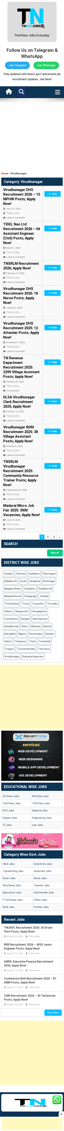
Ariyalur (8, 573)
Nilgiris (22, 633)
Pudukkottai (45, 588)
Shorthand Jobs (12, 885)
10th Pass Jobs (12, 803)
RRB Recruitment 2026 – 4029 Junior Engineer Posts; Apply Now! (28, 946)
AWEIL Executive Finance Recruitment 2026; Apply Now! (28, 963)
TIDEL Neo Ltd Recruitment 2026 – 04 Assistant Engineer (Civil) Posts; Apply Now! (21, 233)
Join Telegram (17, 65)
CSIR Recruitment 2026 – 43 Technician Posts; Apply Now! (29, 997)
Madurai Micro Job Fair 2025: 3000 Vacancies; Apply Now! (21, 510)
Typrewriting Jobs (13, 871)
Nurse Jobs (40, 878)
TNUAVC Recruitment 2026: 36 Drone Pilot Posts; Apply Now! (28, 929)
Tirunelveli (44, 641)
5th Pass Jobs (11, 796)
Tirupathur (38, 603)
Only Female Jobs (44, 892)
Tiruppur (9, 648)
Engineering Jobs (42, 817)
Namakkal (9, 633)
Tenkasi (44, 596)
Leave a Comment (15, 217)
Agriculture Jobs (12, 892)
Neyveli (47, 626)
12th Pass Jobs (41, 803)
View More (53, 1012)
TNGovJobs (13, 213)
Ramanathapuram (33, 656)
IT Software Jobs (13, 899)
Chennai (20, 573)
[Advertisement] (32, 134)
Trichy (25, 603)
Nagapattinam (12, 588)
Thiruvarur (44, 648)
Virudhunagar (12, 656)
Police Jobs (40, 899)
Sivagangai (30, 596)
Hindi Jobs (8, 907)
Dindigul (25, 618)
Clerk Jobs (9, 863)
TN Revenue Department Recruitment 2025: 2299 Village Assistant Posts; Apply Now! (21, 367)
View (54, 194)
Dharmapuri (49, 573)
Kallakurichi (10, 581)
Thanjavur (20, 641)
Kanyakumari (11, 626)
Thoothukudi (11, 603)
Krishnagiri (49, 581)
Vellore (8, 611)
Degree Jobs (10, 817)
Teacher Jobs (42, 885)
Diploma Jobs (40, 810)
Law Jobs (37, 825)
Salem (8, 641)
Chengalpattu (39, 611)
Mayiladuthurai (12, 596)
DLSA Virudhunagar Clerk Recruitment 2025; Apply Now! (19, 402)
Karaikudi (35, 581)
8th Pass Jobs (40, 796)
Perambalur (35, 633)
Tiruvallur (52, 603)
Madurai (35, 626)
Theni (32, 641)
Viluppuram (21, 611)
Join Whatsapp (46, 65)
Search (55, 552)
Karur (25, 626)
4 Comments (12, 390)
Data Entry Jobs (43, 863)
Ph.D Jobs (8, 810)
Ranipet (49, 633)
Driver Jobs (9, 878)
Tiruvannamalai (26, 648)
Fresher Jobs (41, 907)
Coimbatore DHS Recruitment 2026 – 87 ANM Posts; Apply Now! (30, 980)
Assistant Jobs (42, 871)
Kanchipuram (40, 618)
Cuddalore (34, 573)
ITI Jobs (7, 825)
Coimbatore (11, 618)
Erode (23, 581)
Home (4, 173)
